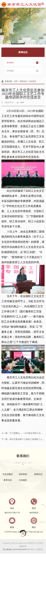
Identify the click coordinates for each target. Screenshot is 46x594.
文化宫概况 (8, 471)
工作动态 (10, 71)
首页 (16, 81)
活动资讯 (10, 63)
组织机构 (23, 471)
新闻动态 (23, 81)
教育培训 (8, 477)
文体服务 (23, 477)
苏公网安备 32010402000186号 (15, 549)
